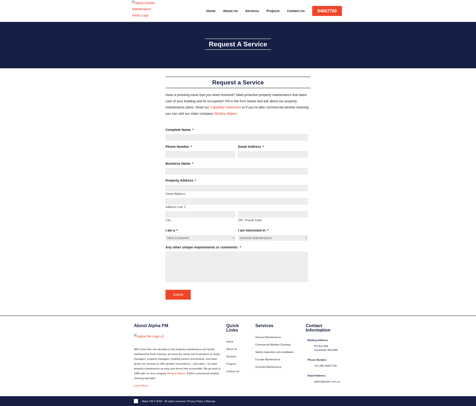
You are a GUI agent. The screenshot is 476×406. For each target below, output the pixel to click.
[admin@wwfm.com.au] (309, 381)
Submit (178, 294)
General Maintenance (268, 337)
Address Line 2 (176, 207)
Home (211, 11)
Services (252, 11)
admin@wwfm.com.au (327, 381)
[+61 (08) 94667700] (309, 366)
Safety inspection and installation (274, 351)
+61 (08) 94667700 (325, 365)
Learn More (141, 385)
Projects (273, 11)
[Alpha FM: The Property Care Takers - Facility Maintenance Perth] (144, 22)
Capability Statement (225, 107)
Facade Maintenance (267, 359)
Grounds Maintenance (268, 366)
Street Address (175, 193)
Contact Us (296, 11)
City (168, 220)
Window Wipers (225, 113)
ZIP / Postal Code (250, 220)
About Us (230, 11)
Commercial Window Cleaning (273, 344)
